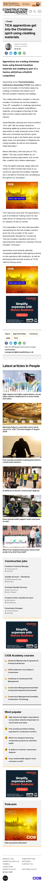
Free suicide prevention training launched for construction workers (23, 730)
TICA (16, 338)
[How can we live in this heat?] (21, 824)
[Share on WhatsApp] (19, 53)
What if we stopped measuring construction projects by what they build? (23, 740)
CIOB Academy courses (19, 655)
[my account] (30, 11)
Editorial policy (29, 869)
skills (8, 338)
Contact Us (27, 864)
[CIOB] (31, 878)
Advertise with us (11, 861)
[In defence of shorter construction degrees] (22, 477)
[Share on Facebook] (6, 53)
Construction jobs (16, 561)
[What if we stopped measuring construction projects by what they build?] (22, 537)
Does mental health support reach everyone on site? (22, 760)
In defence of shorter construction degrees (22, 751)
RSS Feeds (26, 861)
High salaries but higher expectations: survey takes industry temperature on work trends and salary (24, 720)
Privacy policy (9, 869)
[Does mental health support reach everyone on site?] (22, 506)
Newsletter (8, 859)
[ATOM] (12, 878)
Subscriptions (28, 859)
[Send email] (24, 53)
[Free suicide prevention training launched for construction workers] (22, 447)
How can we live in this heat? (16, 843)
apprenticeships (19, 334)
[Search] (34, 11)
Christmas (33, 334)
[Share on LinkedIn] (15, 53)
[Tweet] (10, 53)
